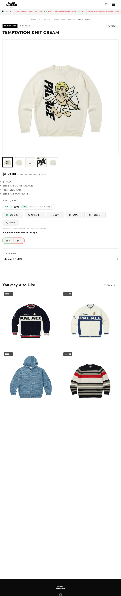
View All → (111, 285)
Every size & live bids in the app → (21, 233)
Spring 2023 (59, 19)
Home (33, 19)
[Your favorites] (106, 4)
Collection (44, 19)
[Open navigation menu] (113, 4)
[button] (60, 97)
